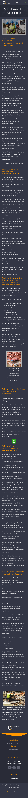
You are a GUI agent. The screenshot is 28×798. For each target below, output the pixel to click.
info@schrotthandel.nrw (14, 744)
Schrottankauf (14, 182)
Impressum (18, 791)
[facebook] (14, 767)
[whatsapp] (14, 440)
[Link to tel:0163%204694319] (25, 2)
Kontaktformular (7, 459)
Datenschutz (10, 791)
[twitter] (10, 767)
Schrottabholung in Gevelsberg (12, 686)
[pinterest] (18, 767)
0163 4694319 (14, 778)
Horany (23, 785)
